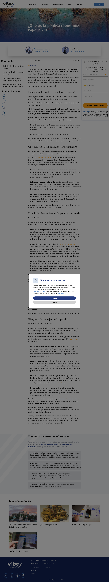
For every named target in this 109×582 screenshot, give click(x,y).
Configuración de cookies (39, 291)
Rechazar (54, 302)
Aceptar (54, 298)
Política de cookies (61, 293)
